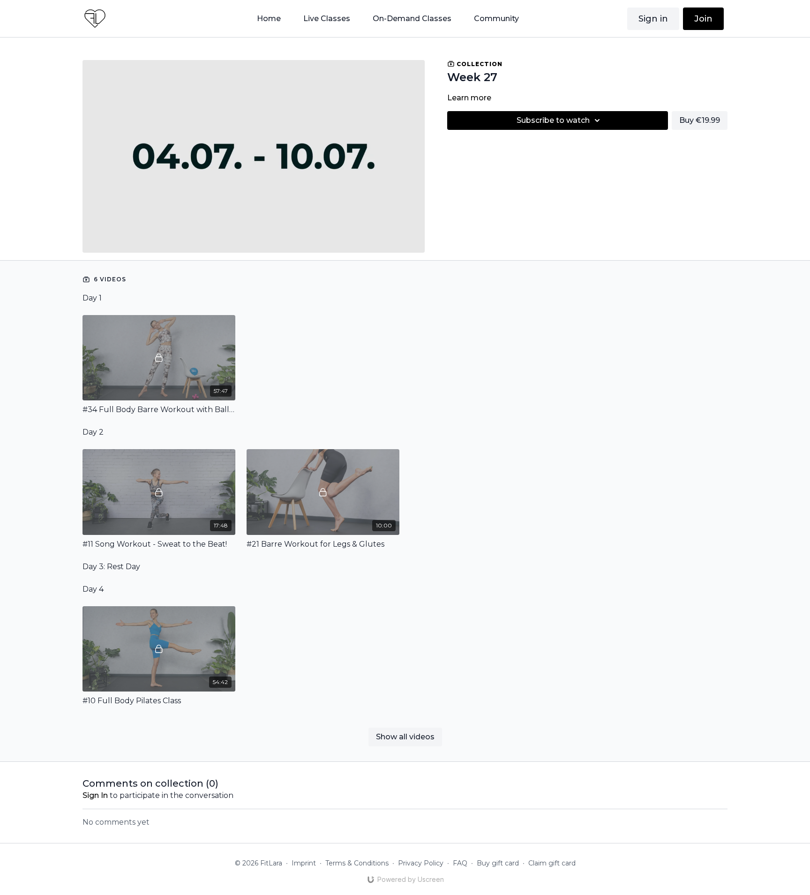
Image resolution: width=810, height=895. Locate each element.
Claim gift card (552, 863)
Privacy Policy (420, 863)
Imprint (304, 863)
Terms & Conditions (357, 863)
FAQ (460, 863)
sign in (95, 795)
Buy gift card (498, 863)
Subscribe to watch (553, 120)
